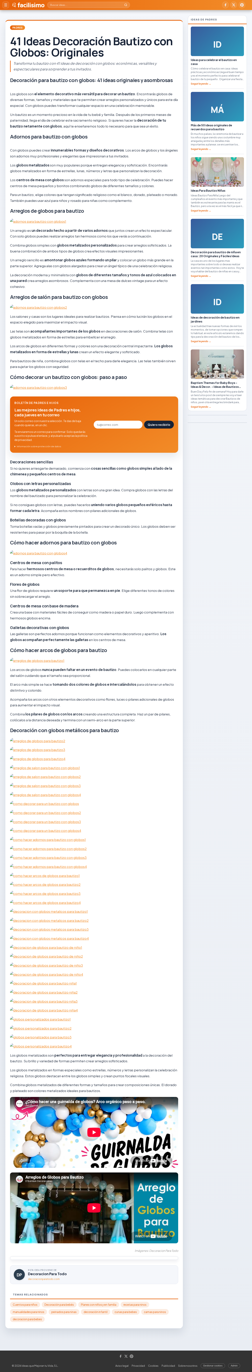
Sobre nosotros (187, 1365)
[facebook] (225, 5)
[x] (233, 5)
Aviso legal (122, 1365)
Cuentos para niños (25, 1304)
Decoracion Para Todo (47, 1273)
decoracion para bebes (27, 1319)
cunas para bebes (126, 1312)
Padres (17, 27)
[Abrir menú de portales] (5, 5)
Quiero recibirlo (159, 424)
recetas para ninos (134, 1304)
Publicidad (168, 1365)
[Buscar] (126, 5)
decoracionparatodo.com (44, 1279)
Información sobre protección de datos (39, 446)
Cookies (153, 1365)
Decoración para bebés (59, 1304)
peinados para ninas (64, 1312)
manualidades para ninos (28, 1312)
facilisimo (31, 5)
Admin (234, 1365)
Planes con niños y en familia (98, 1304)
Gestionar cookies (212, 1365)
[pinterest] (242, 5)
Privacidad (138, 1365)
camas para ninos (155, 1312)
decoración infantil (95, 1312)
